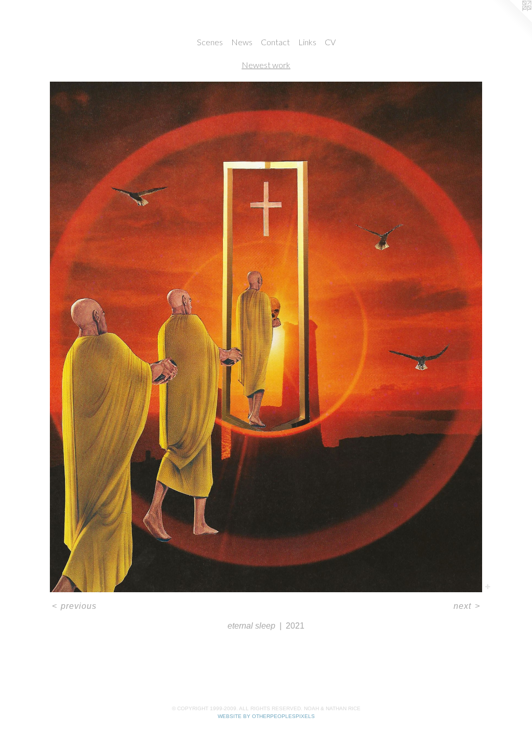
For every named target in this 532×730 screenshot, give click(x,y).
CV (330, 42)
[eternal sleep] (266, 337)
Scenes (210, 42)
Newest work (266, 65)
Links (307, 42)
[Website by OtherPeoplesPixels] (511, 21)
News (241, 42)
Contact (275, 42)
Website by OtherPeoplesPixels (266, 716)
